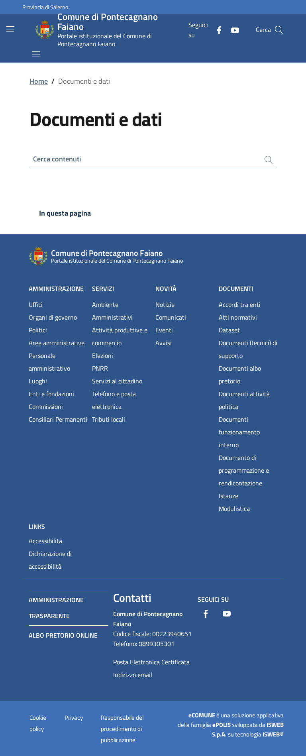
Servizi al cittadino (117, 381)
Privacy (74, 717)
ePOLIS (221, 724)
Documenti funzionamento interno (239, 432)
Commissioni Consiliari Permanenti (58, 413)
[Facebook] (216, 29)
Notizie (165, 304)
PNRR (100, 368)
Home (38, 81)
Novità (166, 288)
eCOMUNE (201, 715)
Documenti (236, 288)
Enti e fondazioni (51, 394)
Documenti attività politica (244, 400)
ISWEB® (273, 734)
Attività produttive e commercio (119, 336)
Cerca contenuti (57, 158)
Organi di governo (53, 317)
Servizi (103, 288)
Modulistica (234, 508)
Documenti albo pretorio (240, 374)
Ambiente (105, 304)
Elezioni (102, 355)
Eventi (164, 330)
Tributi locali (108, 419)
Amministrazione (56, 288)
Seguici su (213, 599)
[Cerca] (279, 30)
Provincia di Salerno (45, 7)
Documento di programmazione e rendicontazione (244, 470)
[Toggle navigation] (10, 29)
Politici (38, 330)
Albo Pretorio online (63, 635)
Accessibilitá (45, 541)
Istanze (228, 496)
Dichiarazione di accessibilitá (50, 560)
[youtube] (232, 29)
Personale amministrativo (49, 362)
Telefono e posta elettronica (114, 400)
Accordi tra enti (240, 304)
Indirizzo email (132, 674)
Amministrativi (112, 317)
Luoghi (38, 381)
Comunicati (170, 317)
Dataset (229, 330)
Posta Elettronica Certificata (151, 662)
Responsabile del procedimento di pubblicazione (122, 728)
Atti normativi (238, 317)
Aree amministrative (56, 343)
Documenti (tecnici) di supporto (248, 349)
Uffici (36, 304)
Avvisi (163, 343)
